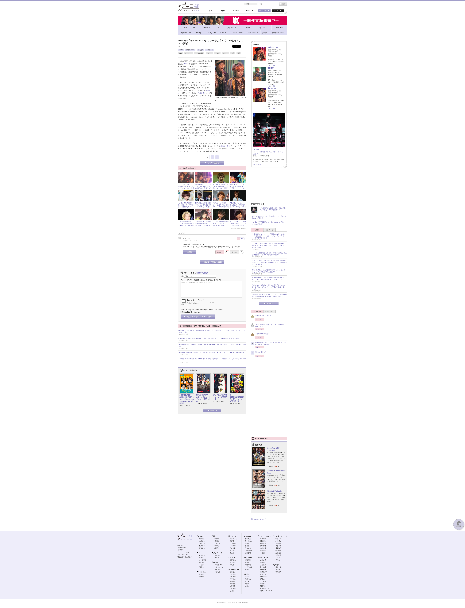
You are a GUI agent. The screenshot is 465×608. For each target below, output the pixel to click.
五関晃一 (248, 584)
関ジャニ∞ (232, 536)
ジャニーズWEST (265, 536)
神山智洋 (263, 546)
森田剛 (201, 562)
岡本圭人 (233, 579)
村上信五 (233, 550)
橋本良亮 (248, 577)
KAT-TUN (232, 558)
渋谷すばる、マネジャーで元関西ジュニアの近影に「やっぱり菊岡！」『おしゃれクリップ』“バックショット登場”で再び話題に (269, 236)
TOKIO (200, 536)
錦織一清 (278, 567)
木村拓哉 (278, 541)
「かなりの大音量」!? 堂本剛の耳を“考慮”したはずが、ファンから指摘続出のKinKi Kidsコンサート (186, 188)
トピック (236, 11)
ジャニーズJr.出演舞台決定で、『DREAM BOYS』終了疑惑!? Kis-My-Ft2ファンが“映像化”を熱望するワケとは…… (221, 226)
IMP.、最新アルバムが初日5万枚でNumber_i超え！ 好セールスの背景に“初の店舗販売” (269, 271)
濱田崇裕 (263, 550)
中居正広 (278, 539)
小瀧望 (262, 553)
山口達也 (202, 541)
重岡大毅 (263, 539)
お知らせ (180, 545)
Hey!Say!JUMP (234, 569)
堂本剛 (201, 577)
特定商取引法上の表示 (184, 557)
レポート (225, 53)
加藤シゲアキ (190, 50)
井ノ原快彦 (202, 560)
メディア (209, 53)
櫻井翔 (216, 548)
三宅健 (201, 565)
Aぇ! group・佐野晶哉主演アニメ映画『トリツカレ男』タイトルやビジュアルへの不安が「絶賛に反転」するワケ (269, 287)
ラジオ (217, 53)
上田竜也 (233, 562)
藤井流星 (263, 548)
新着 (257, 230)
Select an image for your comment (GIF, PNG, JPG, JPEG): (202, 309)
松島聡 (247, 569)
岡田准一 (202, 567)
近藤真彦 (278, 553)
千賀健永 (248, 548)
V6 (199, 553)
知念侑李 (233, 574)
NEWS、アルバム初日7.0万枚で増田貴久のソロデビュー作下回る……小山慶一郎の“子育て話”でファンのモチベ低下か (212, 331)
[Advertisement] (269, 186)
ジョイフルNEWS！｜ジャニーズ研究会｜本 (220, 397)
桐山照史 (263, 541)
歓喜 (239, 53)
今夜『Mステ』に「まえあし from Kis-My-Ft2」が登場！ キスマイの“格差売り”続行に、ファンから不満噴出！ (238, 188)
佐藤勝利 (248, 560)
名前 (182, 276)
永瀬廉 (262, 584)
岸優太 (262, 579)
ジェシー (263, 569)
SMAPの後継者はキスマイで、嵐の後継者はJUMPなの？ (269, 325)
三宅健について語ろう (262, 334)
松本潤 (216, 541)
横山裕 (232, 553)
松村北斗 (263, 567)
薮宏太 (232, 591)
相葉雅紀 (217, 539)
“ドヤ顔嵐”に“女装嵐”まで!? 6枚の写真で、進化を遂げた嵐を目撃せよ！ (273, 209)
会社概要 (180, 550)
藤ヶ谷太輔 (248, 541)
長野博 (201, 558)
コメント (184, 280)
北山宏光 (248, 539)
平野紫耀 (263, 581)
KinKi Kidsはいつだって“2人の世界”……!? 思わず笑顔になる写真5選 (269, 217)
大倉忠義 (233, 548)
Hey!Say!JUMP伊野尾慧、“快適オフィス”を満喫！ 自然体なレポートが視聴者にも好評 (186, 206)
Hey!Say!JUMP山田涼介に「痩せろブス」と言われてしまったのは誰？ (269, 223)
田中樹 (262, 562)
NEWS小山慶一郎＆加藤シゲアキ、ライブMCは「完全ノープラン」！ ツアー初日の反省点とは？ (211, 352)
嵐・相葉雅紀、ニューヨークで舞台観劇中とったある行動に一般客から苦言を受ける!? (203, 187)
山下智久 (278, 558)
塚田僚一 (248, 586)
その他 (277, 560)
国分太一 (202, 543)
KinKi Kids (202, 572)
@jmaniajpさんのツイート (260, 519)
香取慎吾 (278, 548)
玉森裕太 (248, 543)
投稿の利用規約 (202, 273)
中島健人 (248, 562)
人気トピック (257, 311)
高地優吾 (263, 565)
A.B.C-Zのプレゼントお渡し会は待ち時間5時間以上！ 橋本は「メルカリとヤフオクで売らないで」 (238, 206)
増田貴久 (200, 50)
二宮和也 (217, 543)
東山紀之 (278, 569)
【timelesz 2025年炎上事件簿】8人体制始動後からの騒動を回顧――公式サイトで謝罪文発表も (269, 254)
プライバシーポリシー (184, 552)
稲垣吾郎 (278, 543)
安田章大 (233, 546)
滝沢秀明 (217, 555)
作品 (233, 53)
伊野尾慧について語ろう (263, 315)
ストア (209, 11)
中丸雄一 (233, 565)
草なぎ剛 (278, 546)
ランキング (270, 230)
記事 (222, 11)
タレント (249, 11)
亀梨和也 (233, 560)
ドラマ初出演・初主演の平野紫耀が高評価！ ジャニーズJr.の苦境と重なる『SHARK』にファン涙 (203, 225)
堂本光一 (202, 574)
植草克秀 (278, 572)
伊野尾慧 (233, 586)
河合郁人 (248, 581)
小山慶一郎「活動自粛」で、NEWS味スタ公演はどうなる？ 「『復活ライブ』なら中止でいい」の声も (212, 360)
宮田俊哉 (248, 553)
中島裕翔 (233, 577)
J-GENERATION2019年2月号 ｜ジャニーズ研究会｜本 (237, 398)
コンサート (188, 53)
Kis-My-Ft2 (248, 536)
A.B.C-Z (201, 93)
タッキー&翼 (217, 553)
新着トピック (269, 311)
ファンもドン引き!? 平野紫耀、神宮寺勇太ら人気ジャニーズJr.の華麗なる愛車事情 (221, 187)
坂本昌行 (202, 555)
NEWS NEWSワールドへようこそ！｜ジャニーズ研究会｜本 (203, 398)
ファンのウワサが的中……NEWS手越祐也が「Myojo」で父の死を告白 (186, 224)
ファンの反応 (199, 53)
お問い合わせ (181, 547)
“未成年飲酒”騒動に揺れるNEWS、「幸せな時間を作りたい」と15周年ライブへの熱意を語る (209, 338)
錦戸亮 (232, 541)
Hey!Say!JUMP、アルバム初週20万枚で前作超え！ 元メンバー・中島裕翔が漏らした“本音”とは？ (269, 278)
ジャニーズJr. (264, 558)
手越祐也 (262, 152)
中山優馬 (278, 550)
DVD (180, 53)
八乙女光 (233, 588)
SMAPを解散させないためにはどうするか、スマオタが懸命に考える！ (270, 343)
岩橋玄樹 (263, 574)
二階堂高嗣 (248, 550)
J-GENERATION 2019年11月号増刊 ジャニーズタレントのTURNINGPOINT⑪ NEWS (186, 399)
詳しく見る (272, 65)
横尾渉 (247, 546)
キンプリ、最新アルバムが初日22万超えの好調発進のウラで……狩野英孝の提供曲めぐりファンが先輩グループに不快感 (269, 262)
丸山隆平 (233, 543)
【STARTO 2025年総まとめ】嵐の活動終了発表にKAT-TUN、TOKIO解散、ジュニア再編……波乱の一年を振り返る (269, 245)
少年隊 (276, 565)
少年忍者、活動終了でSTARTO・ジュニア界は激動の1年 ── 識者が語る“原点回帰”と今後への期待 (269, 295)
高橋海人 (263, 586)
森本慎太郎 (263, 572)
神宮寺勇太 (263, 576)
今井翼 (216, 558)
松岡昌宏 (202, 546)
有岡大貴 (233, 581)
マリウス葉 (248, 567)
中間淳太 (263, 543)
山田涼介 (233, 572)
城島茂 (201, 539)
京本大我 (263, 560)
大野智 (216, 546)
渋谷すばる (233, 539)
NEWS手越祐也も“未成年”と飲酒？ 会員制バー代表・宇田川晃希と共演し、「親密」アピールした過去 (212, 345)
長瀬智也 (202, 548)
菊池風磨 (248, 565)
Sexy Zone (248, 558)
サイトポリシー (182, 554)
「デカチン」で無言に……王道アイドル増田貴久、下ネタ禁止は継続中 (221, 206)
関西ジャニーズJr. (266, 591)
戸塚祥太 (248, 579)
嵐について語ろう (260, 352)
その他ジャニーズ (280, 536)
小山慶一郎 (209, 50)
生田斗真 (278, 555)
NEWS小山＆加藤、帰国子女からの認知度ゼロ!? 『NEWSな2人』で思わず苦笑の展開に (204, 206)
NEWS (181, 50)
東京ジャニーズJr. (266, 588)
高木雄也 (233, 584)
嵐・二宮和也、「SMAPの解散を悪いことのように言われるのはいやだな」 (238, 224)
